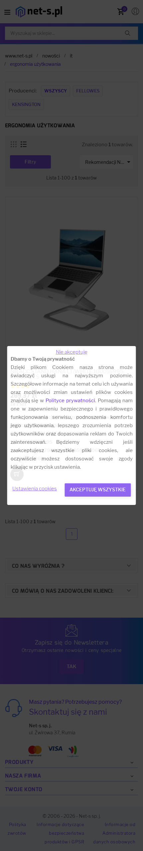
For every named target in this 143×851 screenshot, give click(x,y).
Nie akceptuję (71, 352)
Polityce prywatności (70, 401)
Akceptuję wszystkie (98, 489)
